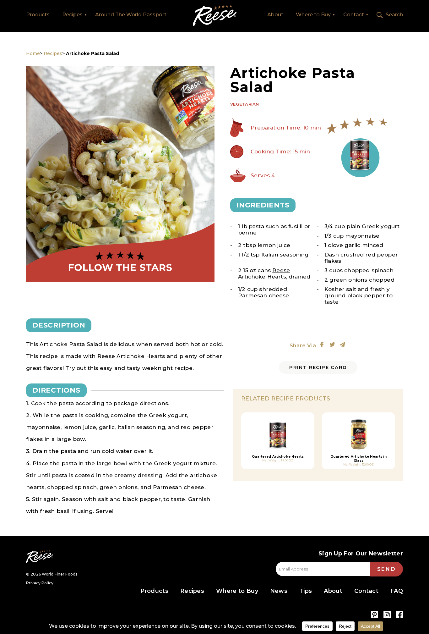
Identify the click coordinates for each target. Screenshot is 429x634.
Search (394, 15)
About (275, 15)
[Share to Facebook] (322, 344)
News (278, 590)
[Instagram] (387, 614)
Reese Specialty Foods (39, 556)
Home (214, 15)
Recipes (72, 15)
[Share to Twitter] (332, 344)
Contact (353, 15)
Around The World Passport (130, 15)
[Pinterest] (374, 614)
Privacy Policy (39, 583)
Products (38, 15)
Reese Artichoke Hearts (264, 273)
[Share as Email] (342, 344)
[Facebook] (399, 614)
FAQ (396, 590)
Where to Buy (313, 15)
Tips (305, 590)
